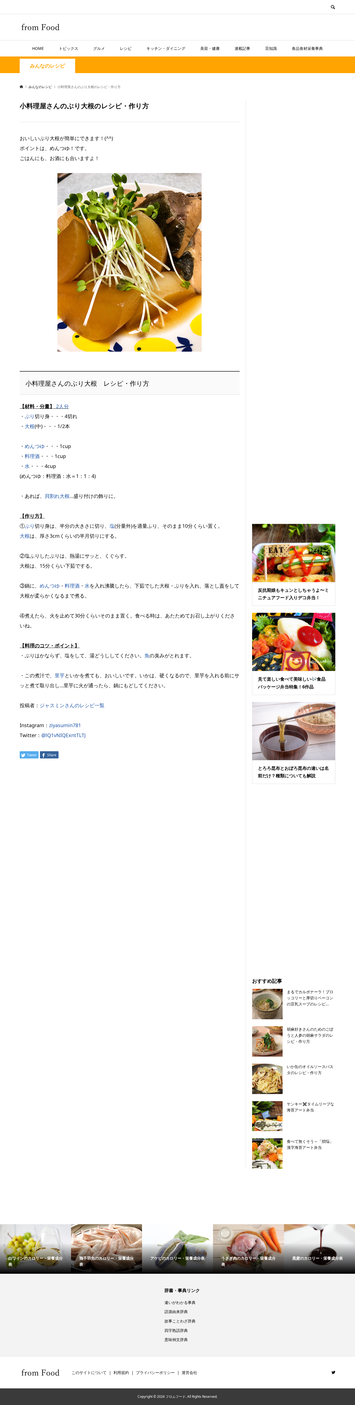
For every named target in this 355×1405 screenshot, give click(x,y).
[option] (35, 1249)
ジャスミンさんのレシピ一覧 (72, 705)
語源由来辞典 (176, 1311)
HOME (38, 48)
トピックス (68, 48)
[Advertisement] (293, 305)
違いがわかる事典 (180, 1302)
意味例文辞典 (176, 1339)
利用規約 (121, 1372)
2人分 (62, 406)
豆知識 (271, 48)
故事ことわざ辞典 (180, 1321)
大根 (30, 426)
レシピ (125, 48)
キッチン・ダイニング (165, 48)
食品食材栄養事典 (307, 48)
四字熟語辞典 (176, 1330)
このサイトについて (89, 1372)
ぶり (30, 416)
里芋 (60, 675)
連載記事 (242, 48)
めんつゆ (35, 446)
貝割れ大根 (57, 496)
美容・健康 (210, 48)
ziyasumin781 (65, 725)
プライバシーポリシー (155, 1372)
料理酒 (32, 456)
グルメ (99, 48)
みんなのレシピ (47, 66)
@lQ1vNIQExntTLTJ (63, 735)
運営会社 (189, 1372)
